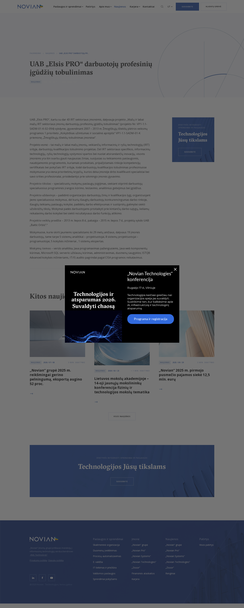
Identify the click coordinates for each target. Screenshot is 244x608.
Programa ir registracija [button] (150, 319)
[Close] (175, 269)
